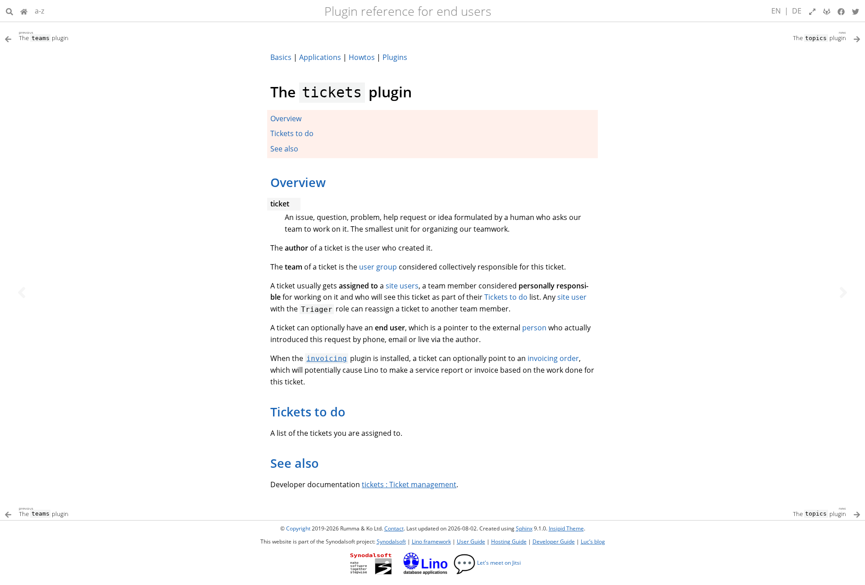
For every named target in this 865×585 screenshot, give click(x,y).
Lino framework (431, 541)
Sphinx (524, 528)
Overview (285, 118)
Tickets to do (292, 133)
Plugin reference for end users (408, 11)
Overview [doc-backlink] (298, 182)
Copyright (298, 528)
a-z (39, 11)
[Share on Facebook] (841, 10)
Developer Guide (554, 541)
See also (284, 149)
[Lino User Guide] (24, 10)
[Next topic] (843, 292)
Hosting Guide (509, 541)
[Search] (9, 10)
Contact (394, 528)
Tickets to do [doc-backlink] (308, 411)
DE (796, 11)
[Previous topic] (21, 292)
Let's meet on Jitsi (487, 563)
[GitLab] (826, 10)
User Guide (471, 541)
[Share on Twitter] (855, 10)
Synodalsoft (391, 541)
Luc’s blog (593, 541)
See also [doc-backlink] (294, 463)
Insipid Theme (566, 528)
